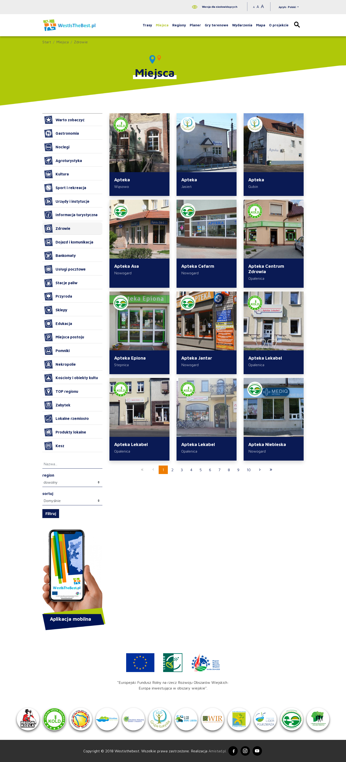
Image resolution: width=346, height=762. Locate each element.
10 (249, 470)
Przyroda (64, 296)
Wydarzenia (242, 25)
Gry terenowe (216, 25)
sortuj (47, 493)
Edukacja (64, 323)
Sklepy (61, 310)
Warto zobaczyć (70, 120)
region (48, 475)
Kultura (62, 174)
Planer (195, 25)
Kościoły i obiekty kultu (77, 378)
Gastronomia (67, 133)
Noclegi (62, 147)
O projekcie (279, 25)
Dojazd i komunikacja (74, 242)
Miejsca (162, 25)
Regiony (179, 25)
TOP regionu (67, 391)
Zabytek (63, 405)
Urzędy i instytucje (72, 201)
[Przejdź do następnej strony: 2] (260, 470)
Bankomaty (66, 255)
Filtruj (50, 513)
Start (46, 42)
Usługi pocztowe (71, 269)
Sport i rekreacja (71, 188)
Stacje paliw (66, 283)
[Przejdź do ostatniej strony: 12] (271, 470)
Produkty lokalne (71, 432)
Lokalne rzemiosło (72, 418)
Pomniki (63, 351)
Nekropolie (66, 364)
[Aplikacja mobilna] (72, 572)
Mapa (260, 25)
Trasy (147, 25)
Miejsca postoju (70, 337)
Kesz (60, 446)
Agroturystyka (69, 160)
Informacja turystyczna (76, 215)
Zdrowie (81, 42)
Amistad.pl (217, 751)
